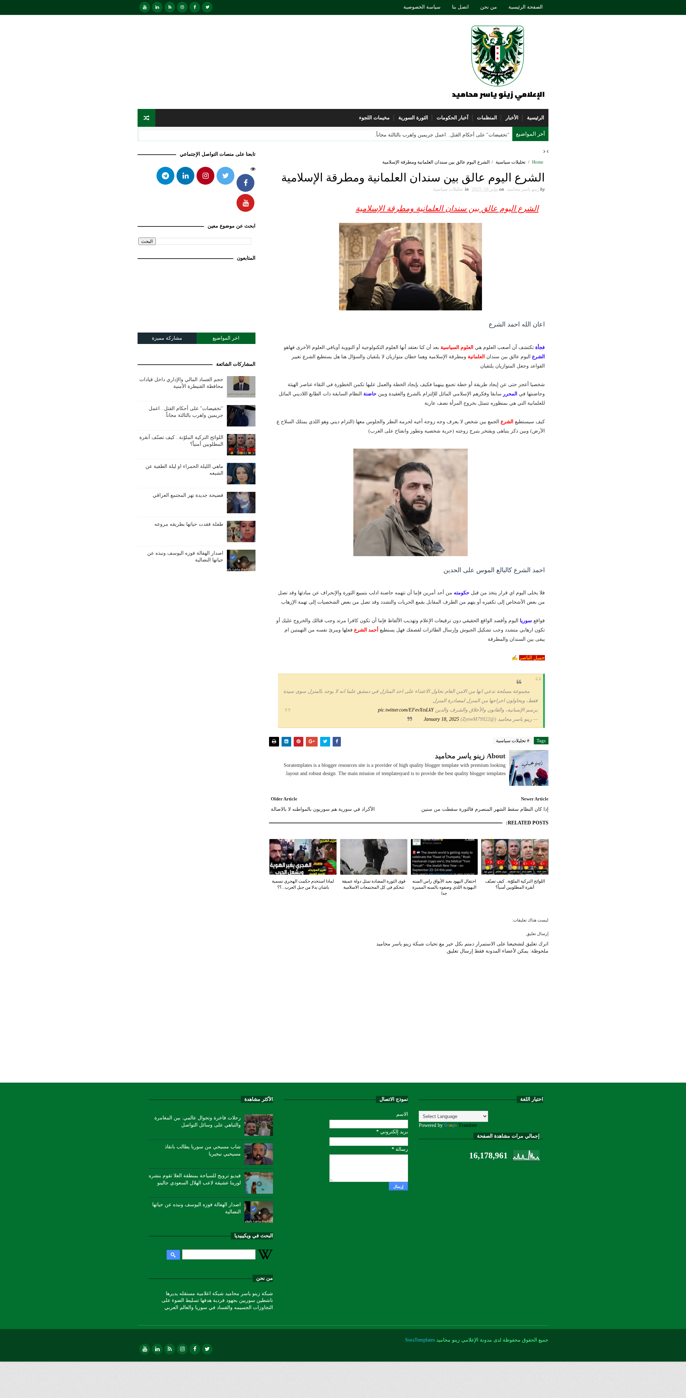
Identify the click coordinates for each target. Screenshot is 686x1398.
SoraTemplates (420, 1340)
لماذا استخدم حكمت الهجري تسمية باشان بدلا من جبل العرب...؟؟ (303, 884)
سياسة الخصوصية (422, 7)
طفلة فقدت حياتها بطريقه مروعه (188, 524)
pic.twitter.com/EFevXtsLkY (406, 710)
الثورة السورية (413, 117)
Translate (467, 1125)
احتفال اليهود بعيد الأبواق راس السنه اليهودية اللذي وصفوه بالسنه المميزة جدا (444, 887)
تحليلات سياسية (511, 162)
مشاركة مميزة (167, 338)
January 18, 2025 (441, 719)
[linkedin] (157, 7)
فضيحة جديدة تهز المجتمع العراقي (188, 495)
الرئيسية (535, 117)
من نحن (488, 7)
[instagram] (182, 7)
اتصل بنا (460, 7)
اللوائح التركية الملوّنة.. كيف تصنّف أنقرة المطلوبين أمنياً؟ (515, 884)
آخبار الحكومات (452, 117)
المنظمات (487, 117)
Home (537, 162)
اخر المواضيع (226, 338)
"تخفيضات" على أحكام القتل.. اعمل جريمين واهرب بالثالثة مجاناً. (442, 135)
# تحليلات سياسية (513, 740)
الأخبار (512, 117)
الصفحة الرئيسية (525, 7)
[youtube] (144, 7)
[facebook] (194, 7)
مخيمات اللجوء (374, 117)
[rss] (169, 7)
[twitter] (207, 7)
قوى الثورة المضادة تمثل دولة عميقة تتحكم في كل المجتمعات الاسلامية (374, 884)
